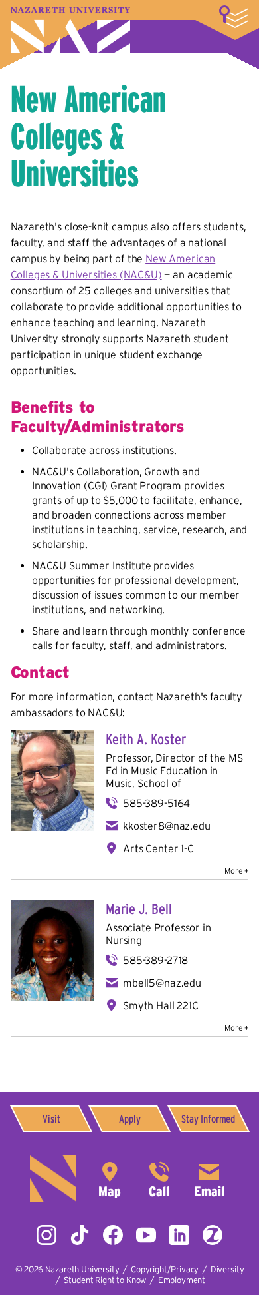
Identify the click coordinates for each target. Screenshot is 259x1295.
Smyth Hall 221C (161, 1005)
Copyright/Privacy (165, 1269)
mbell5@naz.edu (162, 982)
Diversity (227, 1269)
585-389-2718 (155, 960)
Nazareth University (70, 30)
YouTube (146, 1235)
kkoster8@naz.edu (166, 825)
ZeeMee (212, 1235)
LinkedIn (179, 1235)
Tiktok (80, 1235)
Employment (181, 1280)
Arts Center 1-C (158, 848)
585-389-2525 (159, 1178)
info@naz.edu (209, 1178)
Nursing (124, 940)
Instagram (46, 1235)
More (233, 16)
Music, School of (143, 783)
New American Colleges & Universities (88, 136)
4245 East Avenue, (110, 1178)
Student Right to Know (105, 1280)
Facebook (113, 1235)
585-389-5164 (156, 803)
